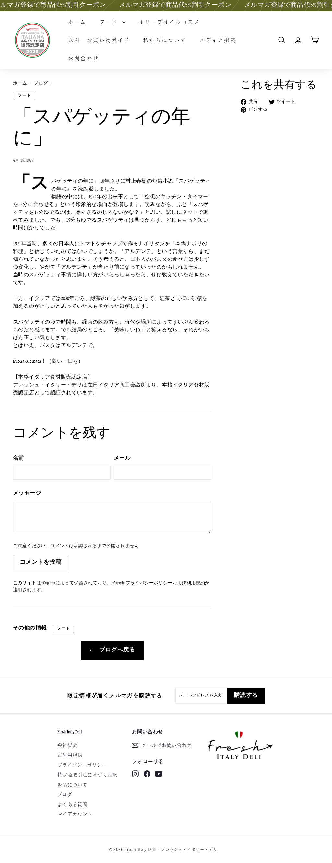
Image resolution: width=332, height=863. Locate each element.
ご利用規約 (69, 755)
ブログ (41, 83)
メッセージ (27, 493)
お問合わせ (83, 58)
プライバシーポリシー (149, 583)
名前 (18, 458)
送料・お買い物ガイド (99, 40)
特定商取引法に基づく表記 (87, 774)
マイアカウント (74, 814)
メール (122, 458)
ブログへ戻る (116, 650)
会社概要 (67, 745)
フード (110, 22)
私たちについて (164, 40)
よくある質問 (72, 804)
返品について (72, 784)
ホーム (77, 22)
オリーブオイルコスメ (169, 22)
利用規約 (195, 583)
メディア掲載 (217, 40)
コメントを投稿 (41, 562)
